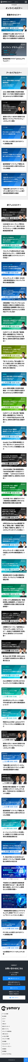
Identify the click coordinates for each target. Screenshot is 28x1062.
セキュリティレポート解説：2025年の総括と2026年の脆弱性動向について (14, 552)
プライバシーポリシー (6, 1046)
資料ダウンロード (22, 2)
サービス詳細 (5, 1013)
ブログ (3, 1021)
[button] (26, 2)
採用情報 (4, 1051)
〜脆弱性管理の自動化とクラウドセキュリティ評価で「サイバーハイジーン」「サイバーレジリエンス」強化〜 (14, 913)
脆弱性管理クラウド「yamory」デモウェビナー (14, 60)
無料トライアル (14, 988)
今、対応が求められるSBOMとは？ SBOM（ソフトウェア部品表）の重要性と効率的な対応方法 (14, 859)
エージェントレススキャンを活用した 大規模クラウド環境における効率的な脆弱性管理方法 (13, 834)
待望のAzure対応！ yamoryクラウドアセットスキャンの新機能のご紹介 (14, 724)
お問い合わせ (19, 2)
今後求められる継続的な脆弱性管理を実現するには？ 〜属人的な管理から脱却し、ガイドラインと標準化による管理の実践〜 (13, 886)
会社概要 (4, 1041)
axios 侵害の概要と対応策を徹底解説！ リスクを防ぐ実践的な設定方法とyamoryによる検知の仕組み (14, 94)
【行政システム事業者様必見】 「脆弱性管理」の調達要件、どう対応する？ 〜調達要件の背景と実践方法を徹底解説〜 (14, 603)
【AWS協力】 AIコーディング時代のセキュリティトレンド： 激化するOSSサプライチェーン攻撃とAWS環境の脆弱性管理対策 (14, 227)
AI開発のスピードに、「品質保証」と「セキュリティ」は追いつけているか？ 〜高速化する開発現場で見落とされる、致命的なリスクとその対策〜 (14, 631)
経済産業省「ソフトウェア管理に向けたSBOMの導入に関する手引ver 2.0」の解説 (14, 166)
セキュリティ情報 (5, 1038)
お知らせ (4, 1023)
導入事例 (4, 1016)
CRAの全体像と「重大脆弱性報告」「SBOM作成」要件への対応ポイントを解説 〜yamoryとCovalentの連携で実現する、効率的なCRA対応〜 (14, 473)
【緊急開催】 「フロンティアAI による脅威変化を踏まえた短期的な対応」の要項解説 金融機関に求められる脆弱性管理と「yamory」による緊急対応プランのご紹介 (14, 307)
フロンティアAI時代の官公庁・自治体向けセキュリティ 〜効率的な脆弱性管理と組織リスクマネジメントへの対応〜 (14, 254)
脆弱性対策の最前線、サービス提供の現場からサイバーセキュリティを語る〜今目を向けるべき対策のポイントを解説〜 (14, 790)
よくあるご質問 (5, 1036)
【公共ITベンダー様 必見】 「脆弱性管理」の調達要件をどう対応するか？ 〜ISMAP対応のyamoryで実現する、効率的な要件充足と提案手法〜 (14, 336)
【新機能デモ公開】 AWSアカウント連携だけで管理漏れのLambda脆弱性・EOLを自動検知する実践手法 (14, 36)
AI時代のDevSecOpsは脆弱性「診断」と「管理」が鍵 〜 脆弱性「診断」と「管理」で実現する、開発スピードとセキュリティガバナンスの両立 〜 (13, 526)
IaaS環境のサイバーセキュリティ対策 (13, 953)
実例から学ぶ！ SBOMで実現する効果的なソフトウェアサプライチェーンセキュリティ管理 (14, 119)
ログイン (16, 1)
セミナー (4, 1018)
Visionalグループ (6, 1044)
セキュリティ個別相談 (6, 1031)
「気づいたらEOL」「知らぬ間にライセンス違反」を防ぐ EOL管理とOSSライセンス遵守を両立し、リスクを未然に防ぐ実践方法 (13, 364)
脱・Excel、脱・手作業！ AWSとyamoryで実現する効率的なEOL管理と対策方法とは (14, 658)
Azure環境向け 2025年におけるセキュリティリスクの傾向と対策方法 (14, 682)
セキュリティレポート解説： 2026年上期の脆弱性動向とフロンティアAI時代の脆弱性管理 (14, 280)
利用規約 (4, 1049)
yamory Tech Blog (6, 1054)
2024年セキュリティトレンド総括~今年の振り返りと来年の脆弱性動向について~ (14, 702)
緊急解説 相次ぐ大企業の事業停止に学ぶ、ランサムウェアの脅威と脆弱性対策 (13, 577)
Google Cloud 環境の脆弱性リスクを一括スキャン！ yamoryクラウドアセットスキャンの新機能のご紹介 (13, 445)
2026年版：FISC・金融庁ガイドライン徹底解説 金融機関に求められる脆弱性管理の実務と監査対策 (14, 500)
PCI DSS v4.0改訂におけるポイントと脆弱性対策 (13, 142)
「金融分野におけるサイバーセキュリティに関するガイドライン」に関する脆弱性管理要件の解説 (13, 191)
